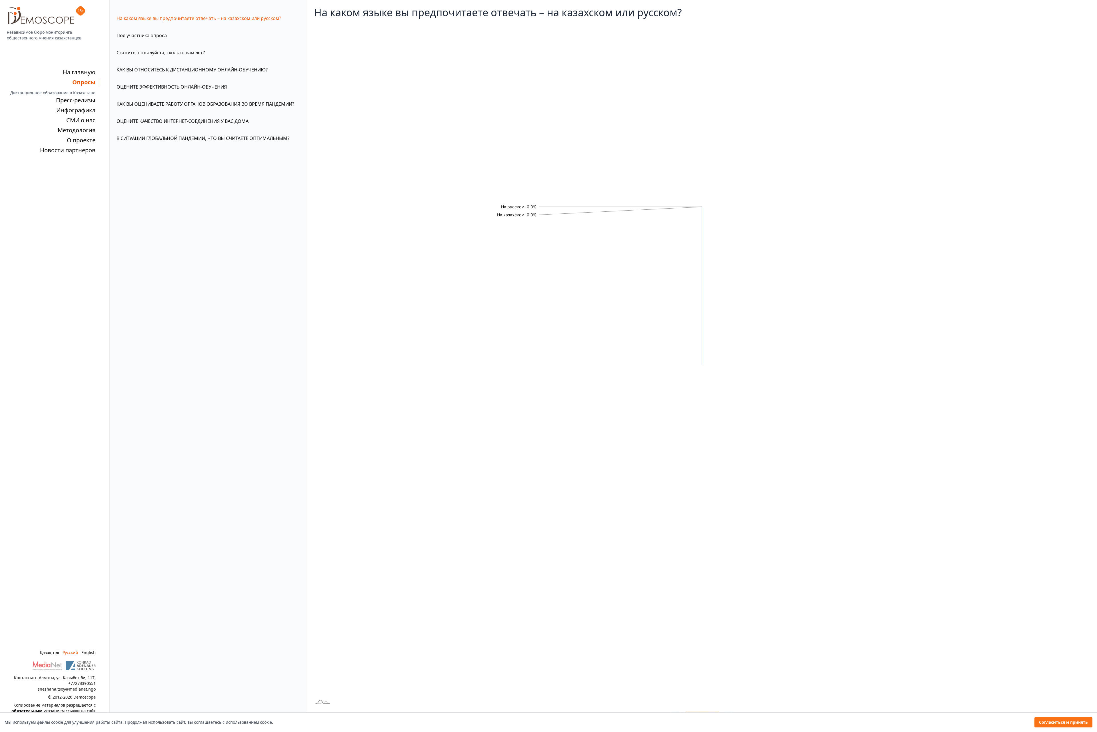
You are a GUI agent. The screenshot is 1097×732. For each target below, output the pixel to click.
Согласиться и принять (1063, 722)
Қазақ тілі (49, 652)
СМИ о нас (80, 120)
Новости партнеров (67, 150)
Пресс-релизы (75, 100)
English (88, 652)
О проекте (81, 140)
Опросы (83, 82)
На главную (79, 72)
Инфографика (75, 110)
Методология (76, 130)
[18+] (41, 15)
